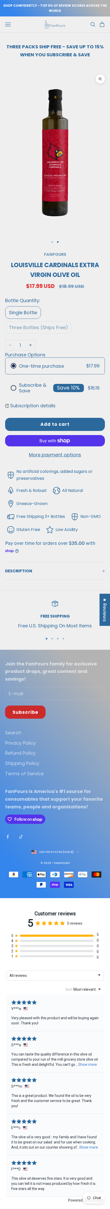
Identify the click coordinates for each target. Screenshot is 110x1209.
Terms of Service (24, 773)
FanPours (55, 254)
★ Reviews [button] (105, 610)
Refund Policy (20, 753)
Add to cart (55, 424)
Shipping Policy (22, 763)
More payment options (55, 455)
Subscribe (25, 712)
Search (13, 732)
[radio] (55, 365)
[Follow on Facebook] (7, 836)
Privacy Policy (20, 743)
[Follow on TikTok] (21, 836)
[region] (55, 615)
